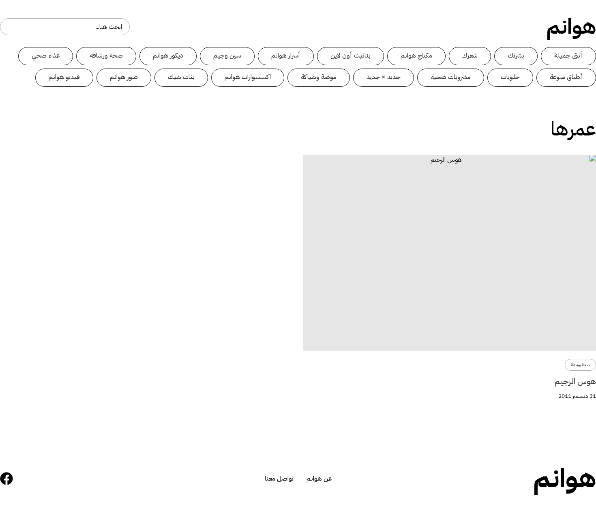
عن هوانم (319, 479)
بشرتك (516, 55)
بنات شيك (181, 77)
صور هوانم (124, 77)
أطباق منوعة (566, 77)
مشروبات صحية (451, 77)
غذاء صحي (46, 55)
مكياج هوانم (416, 55)
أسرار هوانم (285, 55)
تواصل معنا (279, 479)
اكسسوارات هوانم (248, 77)
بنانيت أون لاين (350, 55)
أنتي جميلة (568, 55)
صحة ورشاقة (106, 55)
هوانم (571, 27)
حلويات (510, 77)
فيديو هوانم (64, 77)
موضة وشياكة (319, 77)
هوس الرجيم (575, 381)
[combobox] (65, 26)
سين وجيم (227, 55)
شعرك (470, 55)
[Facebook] (6, 478)
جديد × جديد (384, 77)
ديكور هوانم (168, 55)
